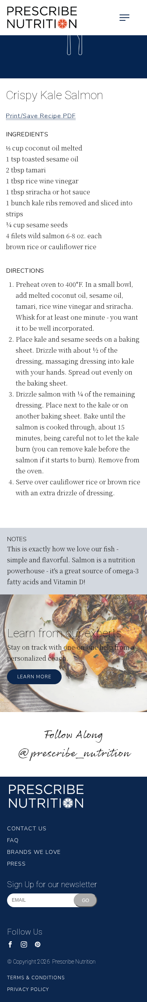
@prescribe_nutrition (74, 754)
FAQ (13, 840)
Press (16, 864)
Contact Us (27, 828)
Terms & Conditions (36, 978)
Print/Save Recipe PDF (41, 116)
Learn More (34, 677)
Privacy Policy (28, 989)
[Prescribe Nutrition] (39, 17)
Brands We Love (34, 852)
